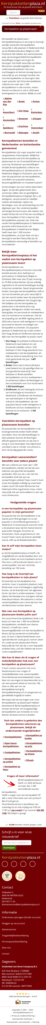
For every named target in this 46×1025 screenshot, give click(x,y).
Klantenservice (9, 929)
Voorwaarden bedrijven (22, 1019)
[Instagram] (32, 864)
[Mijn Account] (37, 11)
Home (18, 23)
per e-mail (17, 810)
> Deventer (22, 118)
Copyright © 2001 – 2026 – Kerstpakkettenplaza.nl (23, 1011)
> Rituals (29, 760)
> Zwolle (35, 132)
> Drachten (22, 126)
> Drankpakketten (12, 736)
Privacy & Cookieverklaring (23, 1016)
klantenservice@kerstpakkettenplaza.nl (20, 904)
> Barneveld (9, 132)
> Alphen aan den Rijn (7, 101)
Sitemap (35, 1022)
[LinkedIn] (14, 864)
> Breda (21, 101)
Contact (5, 953)
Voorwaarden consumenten (18, 1022)
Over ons (6, 947)
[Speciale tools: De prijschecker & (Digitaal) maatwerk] (38, 11)
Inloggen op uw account (13, 923)
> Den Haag (22, 110)
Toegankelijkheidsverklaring (15, 935)
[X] (23, 864)
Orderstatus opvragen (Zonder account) (21, 917)
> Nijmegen (22, 132)
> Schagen (36, 118)
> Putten (35, 101)
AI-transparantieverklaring (14, 941)
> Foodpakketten (11, 752)
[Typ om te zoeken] (19, 12)
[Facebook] (5, 864)
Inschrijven (9, 847)
